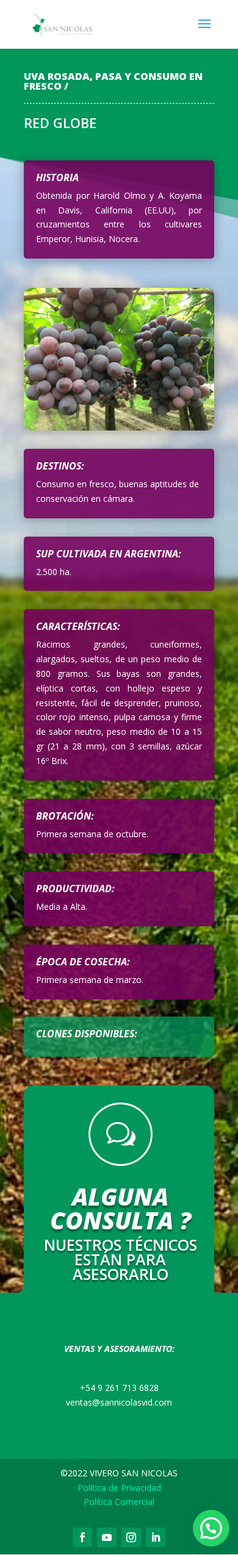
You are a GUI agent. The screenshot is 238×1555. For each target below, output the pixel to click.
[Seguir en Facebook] (82, 1537)
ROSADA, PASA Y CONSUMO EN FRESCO (113, 81)
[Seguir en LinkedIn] (155, 1537)
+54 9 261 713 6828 (119, 1387)
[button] (211, 1528)
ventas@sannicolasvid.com (119, 1402)
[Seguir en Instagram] (131, 1537)
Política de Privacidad (119, 1487)
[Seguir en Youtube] (107, 1537)
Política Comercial (119, 1501)
